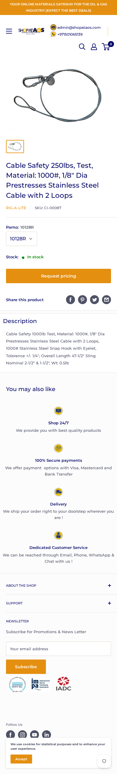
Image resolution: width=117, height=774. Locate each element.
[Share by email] (106, 299)
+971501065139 (69, 34)
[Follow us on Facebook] (10, 734)
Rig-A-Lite (16, 208)
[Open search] (82, 46)
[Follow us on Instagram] (22, 734)
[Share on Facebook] (70, 299)
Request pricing (58, 276)
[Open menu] (9, 31)
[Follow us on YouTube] (34, 734)
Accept (21, 759)
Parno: (20, 227)
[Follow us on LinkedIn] (46, 734)
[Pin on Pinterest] (82, 299)
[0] (106, 46)
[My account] (94, 46)
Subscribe (26, 666)
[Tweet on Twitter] (94, 299)
